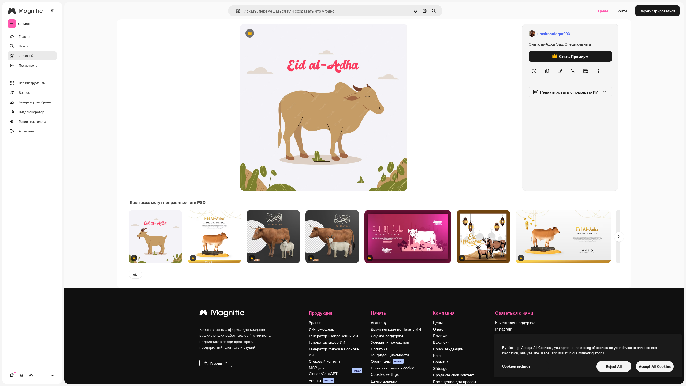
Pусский (216, 363)
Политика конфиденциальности (390, 351)
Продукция (320, 313)
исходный (276, 33)
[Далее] (619, 236)
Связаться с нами (514, 313)
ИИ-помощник (321, 329)
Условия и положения (390, 342)
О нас (438, 329)
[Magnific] (221, 314)
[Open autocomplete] (235, 11)
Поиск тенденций (448, 348)
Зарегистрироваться (657, 10)
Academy (379, 322)
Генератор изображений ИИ (333, 335)
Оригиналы (386, 361)
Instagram (503, 329)
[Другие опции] (598, 71)
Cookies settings (385, 374)
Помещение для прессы (454, 381)
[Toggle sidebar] (52, 10)
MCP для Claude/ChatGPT (335, 370)
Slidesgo (440, 368)
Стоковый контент (324, 361)
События (441, 361)
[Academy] (21, 375)
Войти (621, 10)
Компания (443, 313)
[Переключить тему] (31, 375)
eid (135, 274)
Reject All (614, 366)
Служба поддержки (387, 335)
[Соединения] (12, 375)
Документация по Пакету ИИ (396, 329)
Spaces (315, 322)
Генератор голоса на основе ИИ (334, 351)
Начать (378, 313)
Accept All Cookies (655, 366)
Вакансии (441, 342)
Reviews (440, 335)
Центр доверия (384, 381)
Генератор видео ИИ (327, 342)
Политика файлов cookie (392, 367)
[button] (215, 363)
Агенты (321, 380)
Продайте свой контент (453, 374)
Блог (437, 355)
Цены (603, 10)
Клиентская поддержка (515, 322)
